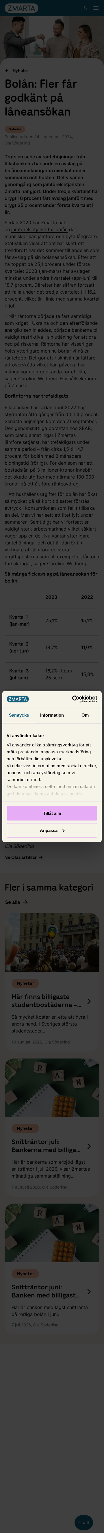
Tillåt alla (52, 813)
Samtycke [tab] (19, 715)
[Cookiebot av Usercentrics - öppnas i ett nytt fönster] (73, 699)
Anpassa (48, 830)
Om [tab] (85, 715)
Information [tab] (52, 715)
